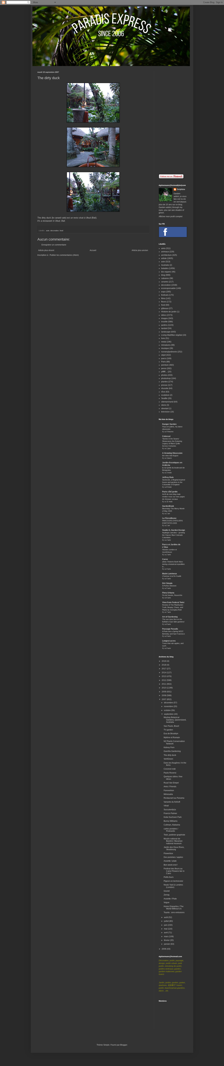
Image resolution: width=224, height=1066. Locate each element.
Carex (165, 559)
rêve (163, 392)
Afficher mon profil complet (170, 216)
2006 (164, 949)
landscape (166, 332)
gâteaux (164, 308)
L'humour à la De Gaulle (171, 576)
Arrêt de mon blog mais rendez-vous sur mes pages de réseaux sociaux (173, 496)
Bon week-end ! (171, 865)
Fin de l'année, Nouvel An (172, 595)
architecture (166, 255)
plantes (164, 382)
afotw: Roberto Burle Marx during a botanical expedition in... (173, 564)
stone (163, 405)
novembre (168, 706)
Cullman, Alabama (172, 825)
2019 (164, 661)
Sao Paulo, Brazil (171, 726)
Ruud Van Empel (171, 783)
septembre (169, 714)
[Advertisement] (173, 120)
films (163, 298)
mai (166, 929)
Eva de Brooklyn (171, 733)
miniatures (166, 345)
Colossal (166, 436)
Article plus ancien (140, 250)
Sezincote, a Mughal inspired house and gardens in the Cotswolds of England (173, 482)
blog (163, 275)
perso (163, 368)
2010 (164, 688)
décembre (168, 703)
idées (163, 315)
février (167, 940)
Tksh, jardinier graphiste (174, 835)
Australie (165, 265)
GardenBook (168, 506)
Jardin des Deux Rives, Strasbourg (174, 848)
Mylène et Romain (172, 737)
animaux (165, 252)
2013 (164, 676)
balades (164, 268)
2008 (164, 695)
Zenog (166, 895)
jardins (164, 325)
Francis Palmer (170, 813)
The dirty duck (170, 755)
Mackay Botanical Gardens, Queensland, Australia (175, 719)
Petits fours (168, 877)
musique (165, 348)
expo (163, 292)
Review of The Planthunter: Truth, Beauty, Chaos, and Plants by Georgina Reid (173, 607)
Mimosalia (168, 794)
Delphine (181, 189)
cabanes (165, 278)
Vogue (166, 902)
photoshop (166, 378)
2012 (164, 680)
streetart (164, 408)
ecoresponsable (168, 288)
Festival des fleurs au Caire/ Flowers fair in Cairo (174, 871)
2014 (164, 672)
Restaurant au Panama (174, 798)
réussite (164, 388)
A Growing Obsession (172, 453)
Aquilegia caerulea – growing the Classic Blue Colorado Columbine (173, 535)
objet (163, 355)
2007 (164, 699)
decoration (54, 231)
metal (163, 342)
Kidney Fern (169, 747)
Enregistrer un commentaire (53, 245)
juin (166, 925)
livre (163, 338)
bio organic (166, 272)
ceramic (164, 282)
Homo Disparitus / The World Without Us (173, 907)
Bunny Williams (170, 821)
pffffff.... (164, 372)
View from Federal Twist (173, 602)
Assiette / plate (170, 861)
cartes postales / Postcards (171, 830)
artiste (164, 258)
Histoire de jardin (168, 312)
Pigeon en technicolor (173, 881)
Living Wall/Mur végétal (171, 335)
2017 (164, 668)
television (165, 412)
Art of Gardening (170, 617)
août (166, 917)
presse (164, 385)
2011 (164, 684)
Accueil (93, 250)
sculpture (165, 395)
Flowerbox (168, 853)
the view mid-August (170, 456)
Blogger (123, 1045)
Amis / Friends (170, 786)
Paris (163, 362)
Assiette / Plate (170, 899)
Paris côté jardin (169, 492)
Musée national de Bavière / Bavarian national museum (173, 841)
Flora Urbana (168, 593)
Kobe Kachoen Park (173, 817)
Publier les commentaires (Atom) (64, 255)
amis (163, 248)
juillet (166, 921)
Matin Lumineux (169, 573)
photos (164, 375)
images (164, 318)
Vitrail (166, 806)
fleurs (163, 302)
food (61, 231)
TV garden (168, 730)
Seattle (164, 398)
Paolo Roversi (170, 773)
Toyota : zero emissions (174, 912)
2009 (164, 692)
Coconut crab (170, 769)
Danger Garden (169, 424)
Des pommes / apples (173, 857)
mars (166, 936)
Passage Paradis (170, 629)
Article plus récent (46, 250)
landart (164, 328)
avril (166, 932)
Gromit (167, 891)
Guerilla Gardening (172, 751)
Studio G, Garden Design (173, 530)
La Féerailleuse (169, 518)
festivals (164, 295)
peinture (165, 365)
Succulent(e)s (170, 809)
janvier (167, 944)
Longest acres (169, 641)
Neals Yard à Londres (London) (173, 886)
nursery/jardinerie (169, 352)
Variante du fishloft (172, 802)
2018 (164, 665)
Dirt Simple (167, 583)
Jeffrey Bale (168, 477)
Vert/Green (168, 759)
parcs (163, 358)
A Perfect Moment (169, 586)
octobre (167, 710)
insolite (164, 322)
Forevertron (169, 790)
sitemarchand (167, 402)
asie (47, 231)
